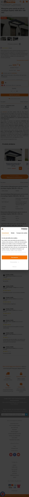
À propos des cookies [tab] (22, 233)
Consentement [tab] (5, 233)
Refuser (14, 266)
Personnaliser (13, 262)
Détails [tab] (12, 233)
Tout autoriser (14, 257)
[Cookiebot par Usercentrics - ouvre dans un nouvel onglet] (21, 229)
